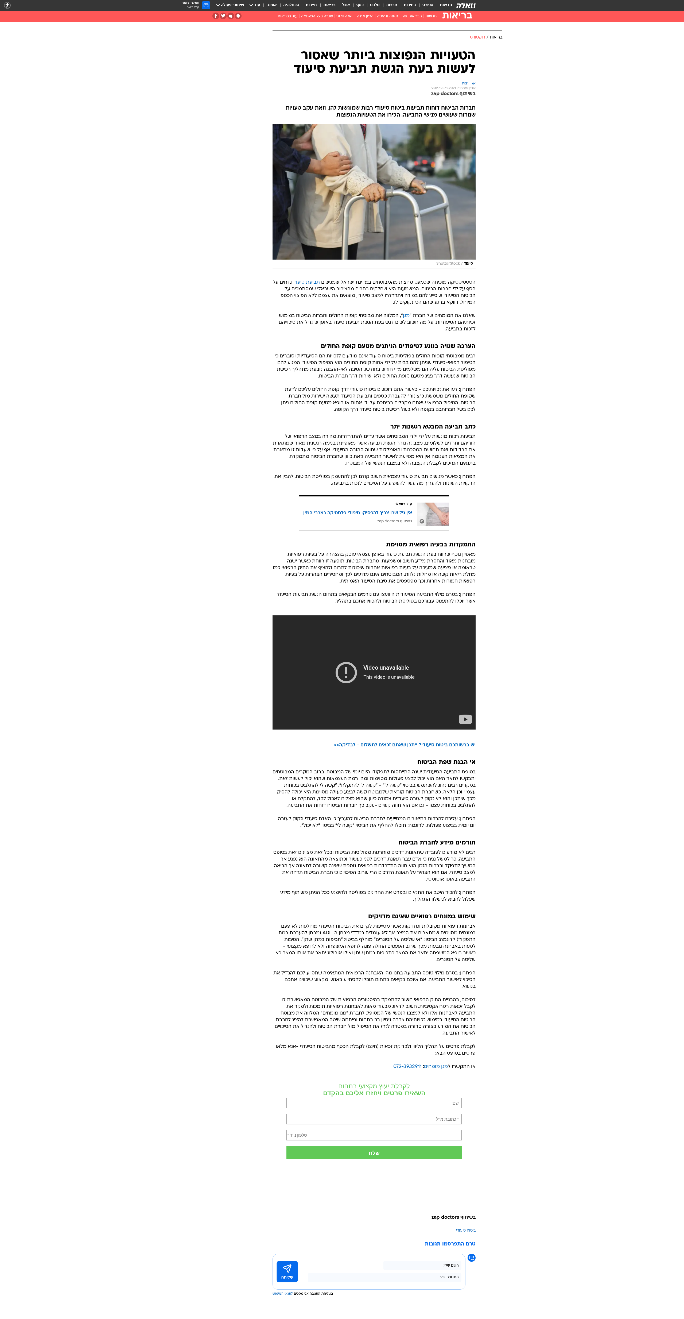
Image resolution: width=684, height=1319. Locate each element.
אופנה (271, 5)
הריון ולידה (365, 16)
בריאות (329, 5)
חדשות (446, 5)
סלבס (375, 5)
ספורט (427, 5)
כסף (360, 5)
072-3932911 (407, 1066)
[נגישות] (7, 5)
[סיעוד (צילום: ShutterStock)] (374, 196)
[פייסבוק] (215, 16)
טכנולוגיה (291, 5)
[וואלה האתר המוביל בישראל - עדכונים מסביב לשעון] (466, 5)
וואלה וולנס (344, 16)
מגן (406, 315)
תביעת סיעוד (306, 282)
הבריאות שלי (412, 16)
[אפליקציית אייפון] (230, 16)
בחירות (410, 5)
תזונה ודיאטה (387, 16)
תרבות (391, 5)
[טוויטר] (223, 16)
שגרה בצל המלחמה (317, 16)
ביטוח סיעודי (466, 1230)
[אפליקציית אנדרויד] (238, 16)
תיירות (311, 5)
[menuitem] (442, 5)
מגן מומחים (436, 1066)
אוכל (346, 5)
